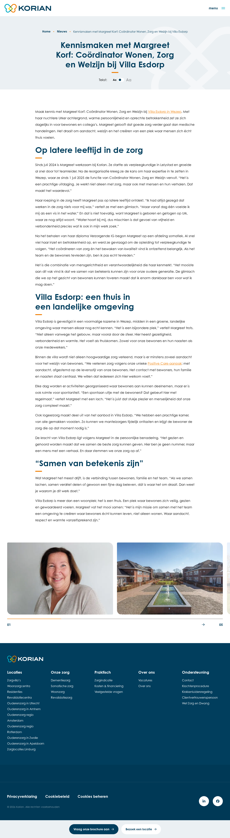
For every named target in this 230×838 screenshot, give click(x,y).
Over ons (144, 686)
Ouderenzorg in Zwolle (22, 738)
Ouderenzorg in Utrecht (23, 703)
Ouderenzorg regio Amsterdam (20, 717)
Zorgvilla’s (14, 680)
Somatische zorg (62, 686)
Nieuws (62, 31)
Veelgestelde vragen (109, 692)
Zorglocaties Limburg (21, 749)
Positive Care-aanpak (165, 363)
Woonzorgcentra (18, 686)
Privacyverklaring (22, 796)
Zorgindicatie (103, 680)
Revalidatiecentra (19, 698)
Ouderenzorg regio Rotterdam (20, 729)
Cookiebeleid (57, 796)
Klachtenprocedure (195, 686)
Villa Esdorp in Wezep (164, 112)
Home (46, 31)
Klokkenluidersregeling (197, 692)
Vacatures (145, 680)
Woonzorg (58, 692)
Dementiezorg (60, 680)
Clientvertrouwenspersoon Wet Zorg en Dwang (200, 700)
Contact (188, 680)
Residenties (14, 692)
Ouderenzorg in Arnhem (24, 709)
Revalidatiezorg (61, 698)
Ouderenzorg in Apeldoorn (25, 743)
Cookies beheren (93, 796)
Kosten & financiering (109, 686)
